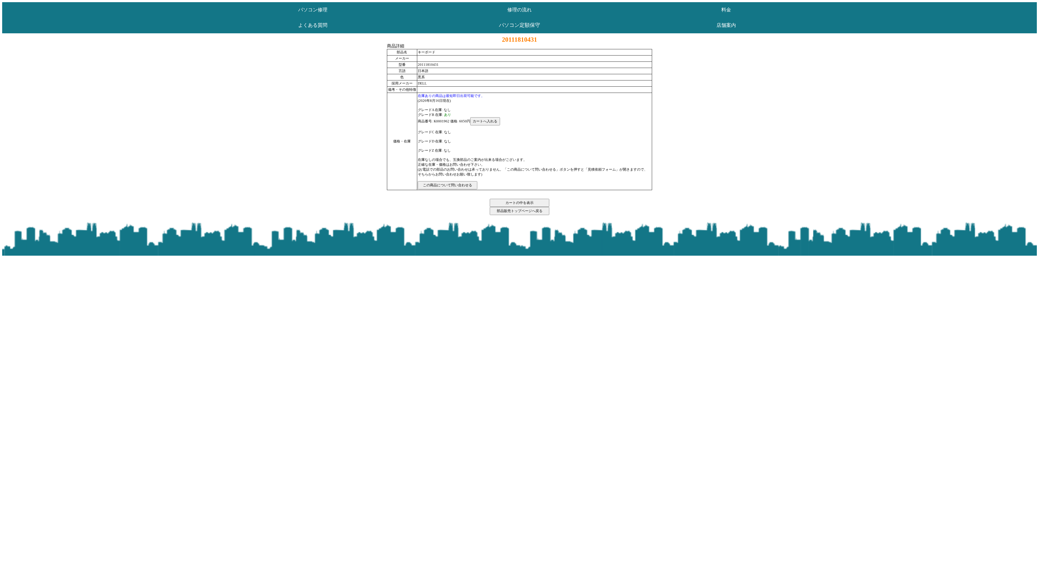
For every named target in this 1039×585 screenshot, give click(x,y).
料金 (726, 9)
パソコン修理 (312, 9)
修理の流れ (519, 9)
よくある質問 (312, 25)
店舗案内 (726, 25)
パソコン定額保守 (519, 25)
